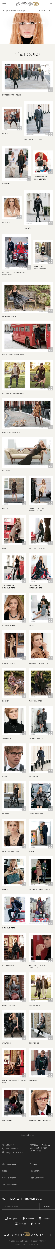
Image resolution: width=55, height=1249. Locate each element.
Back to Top (26, 1135)
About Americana (9, 1164)
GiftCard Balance (9, 1178)
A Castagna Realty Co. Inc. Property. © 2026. (27, 1241)
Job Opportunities (9, 1184)
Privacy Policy (35, 1244)
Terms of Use (20, 1244)
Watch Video (28, 35)
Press (4, 1171)
